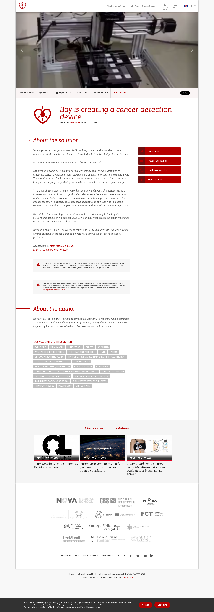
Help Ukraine (119, 92)
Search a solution (145, 6)
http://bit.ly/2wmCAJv (62, 245)
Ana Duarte (74, 123)
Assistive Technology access (49, 352)
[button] (26, 50)
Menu (175, 8)
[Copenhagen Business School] (118, 502)
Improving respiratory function (91, 376)
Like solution (153, 151)
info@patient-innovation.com (54, 290)
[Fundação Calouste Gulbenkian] (74, 526)
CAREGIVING (40, 347)
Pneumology (65, 386)
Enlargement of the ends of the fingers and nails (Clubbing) (66, 371)
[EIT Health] (115, 514)
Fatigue (114, 352)
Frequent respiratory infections (52, 362)
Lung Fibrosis (74, 347)
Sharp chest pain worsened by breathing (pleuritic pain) (96, 357)
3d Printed (103, 347)
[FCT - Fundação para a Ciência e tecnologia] (153, 514)
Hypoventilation (83, 366)
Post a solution (116, 6)
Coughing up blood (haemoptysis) (52, 376)
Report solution (154, 179)
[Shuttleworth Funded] (138, 526)
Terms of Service (90, 555)
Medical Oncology (44, 386)
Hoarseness (102, 366)
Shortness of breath (113, 371)
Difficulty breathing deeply (49, 357)
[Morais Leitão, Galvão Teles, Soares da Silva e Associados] (108, 539)
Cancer (89, 347)
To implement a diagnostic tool (52, 381)
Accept (145, 605)
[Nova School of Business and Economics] (150, 501)
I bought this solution (157, 160)
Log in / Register (164, 8)
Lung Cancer (57, 347)
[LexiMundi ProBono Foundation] (74, 539)
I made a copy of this (157, 170)
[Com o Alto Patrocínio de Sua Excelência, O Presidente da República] (69, 514)
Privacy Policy (107, 555)
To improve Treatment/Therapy (89, 381)
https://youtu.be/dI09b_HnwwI (50, 249)
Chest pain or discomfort (82, 352)
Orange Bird (128, 577)
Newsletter (66, 555)
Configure (162, 605)
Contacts (121, 555)
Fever (103, 352)
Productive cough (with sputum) (52, 366)
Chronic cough (82, 362)
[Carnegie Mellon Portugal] (105, 527)
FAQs (77, 555)
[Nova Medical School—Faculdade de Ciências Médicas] (75, 500)
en (191, 6)
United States (83, 386)
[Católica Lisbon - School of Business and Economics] (141, 539)
